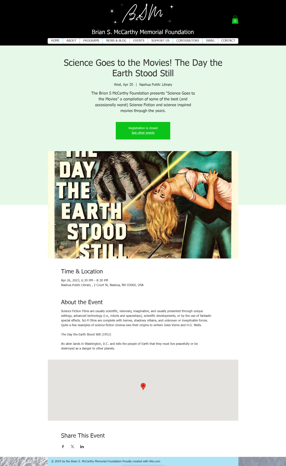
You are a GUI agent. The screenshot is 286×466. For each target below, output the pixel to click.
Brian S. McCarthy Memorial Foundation (143, 32)
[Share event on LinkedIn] (82, 446)
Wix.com (154, 461)
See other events (143, 133)
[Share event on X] (72, 446)
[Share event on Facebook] (63, 446)
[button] (235, 20)
